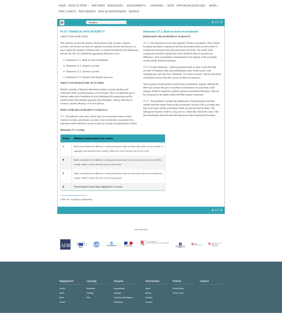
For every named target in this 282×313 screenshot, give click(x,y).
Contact (148, 302)
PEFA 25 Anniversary (112, 11)
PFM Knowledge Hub (191, 6)
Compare (117, 293)
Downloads (118, 302)
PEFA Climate (67, 11)
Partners (98, 6)
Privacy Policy (178, 288)
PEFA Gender (87, 11)
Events (62, 288)
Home (62, 6)
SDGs (170, 6)
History (148, 293)
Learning (156, 6)
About (148, 288)
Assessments (136, 6)
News (213, 6)
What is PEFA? (78, 6)
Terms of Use (178, 293)
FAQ (88, 297)
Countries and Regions (123, 297)
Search (134, 11)
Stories (62, 302)
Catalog (90, 293)
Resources (115, 6)
